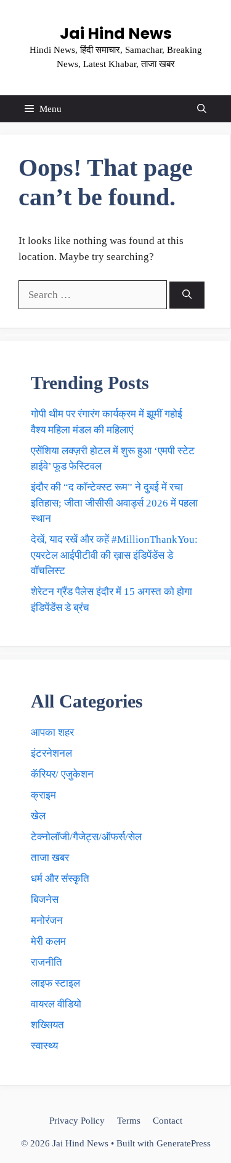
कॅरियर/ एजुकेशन (62, 774)
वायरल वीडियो (56, 1004)
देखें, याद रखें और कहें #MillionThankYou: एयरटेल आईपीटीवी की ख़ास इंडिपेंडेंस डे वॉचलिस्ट (114, 555)
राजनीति (46, 962)
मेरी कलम (48, 941)
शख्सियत (47, 1025)
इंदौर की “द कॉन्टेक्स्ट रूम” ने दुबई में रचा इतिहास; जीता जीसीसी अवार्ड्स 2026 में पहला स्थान (114, 502)
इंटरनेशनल (51, 753)
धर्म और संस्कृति (60, 879)
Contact (167, 1121)
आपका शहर (52, 732)
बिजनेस (45, 899)
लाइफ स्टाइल (55, 983)
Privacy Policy (77, 1121)
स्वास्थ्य (44, 1046)
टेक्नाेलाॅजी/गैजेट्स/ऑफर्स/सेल (86, 837)
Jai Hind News (116, 33)
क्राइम (43, 795)
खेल (38, 816)
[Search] (187, 295)
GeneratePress (183, 1143)
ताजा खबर (50, 858)
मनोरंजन (47, 920)
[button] (201, 108)
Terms (128, 1121)
